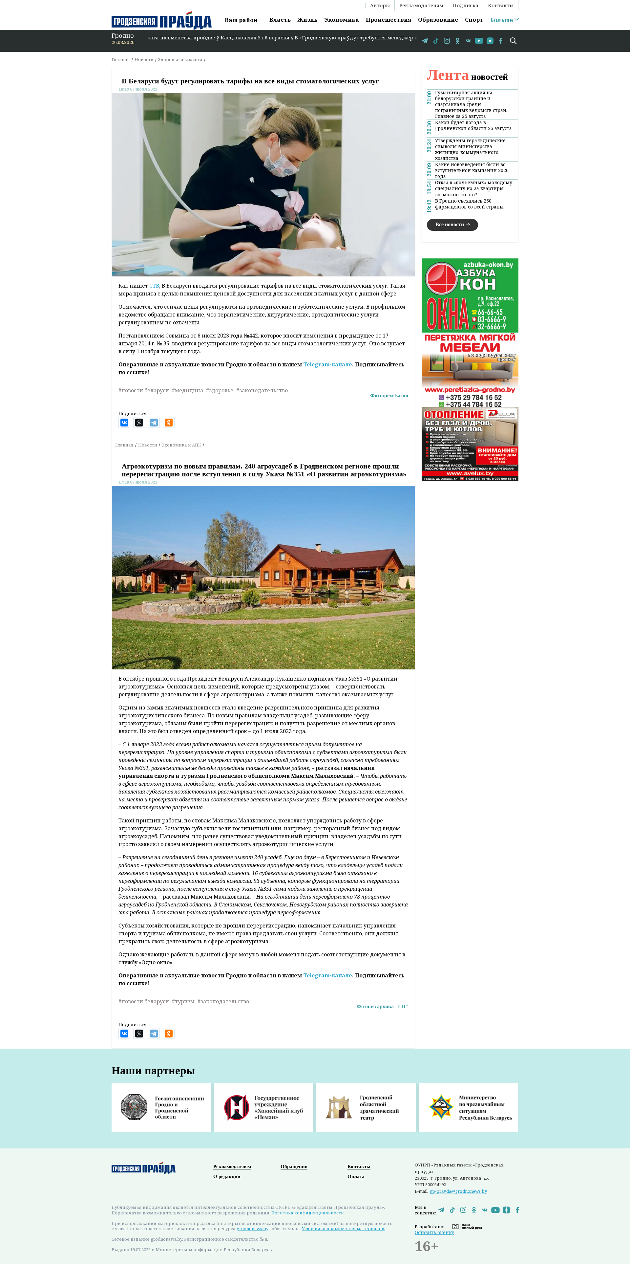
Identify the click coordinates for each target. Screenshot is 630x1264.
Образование (438, 19)
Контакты (501, 5)
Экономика (341, 19)
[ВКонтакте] (124, 422)
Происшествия (388, 19)
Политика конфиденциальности (307, 1213)
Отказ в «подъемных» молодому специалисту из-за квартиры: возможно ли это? (473, 188)
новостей (467, 77)
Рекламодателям (421, 5)
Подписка (465, 5)
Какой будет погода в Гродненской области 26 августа (473, 125)
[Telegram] (154, 422)
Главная (121, 59)
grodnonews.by (252, 1228)
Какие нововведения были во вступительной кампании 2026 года (472, 170)
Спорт (474, 19)
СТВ (154, 285)
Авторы (380, 5)
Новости (144, 59)
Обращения (294, 1166)
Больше (501, 20)
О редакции (227, 1176)
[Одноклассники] (169, 422)
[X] (139, 422)
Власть (280, 19)
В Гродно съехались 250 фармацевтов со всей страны (469, 204)
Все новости (449, 224)
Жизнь (307, 19)
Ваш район (241, 20)
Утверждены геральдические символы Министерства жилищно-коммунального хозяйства (470, 149)
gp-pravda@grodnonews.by (458, 1191)
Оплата (356, 1176)
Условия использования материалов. (343, 1228)
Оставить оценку (434, 1232)
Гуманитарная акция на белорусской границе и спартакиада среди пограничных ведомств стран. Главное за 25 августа (471, 104)
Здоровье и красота (180, 59)
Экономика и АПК (181, 445)
